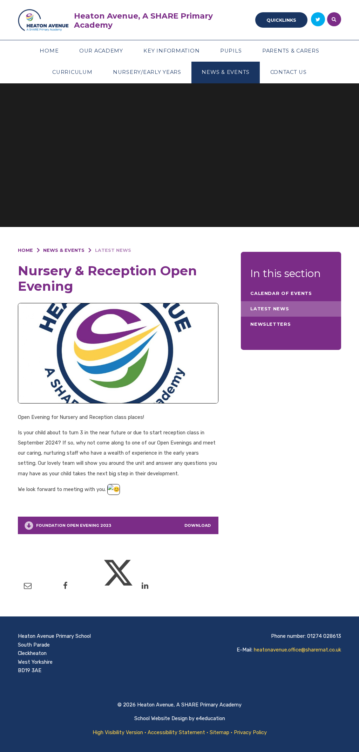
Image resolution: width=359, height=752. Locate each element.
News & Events (63, 250)
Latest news (113, 250)
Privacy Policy (250, 732)
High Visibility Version (118, 732)
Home (25, 250)
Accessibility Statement (176, 732)
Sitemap (219, 732)
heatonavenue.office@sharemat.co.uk (297, 650)
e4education (210, 718)
